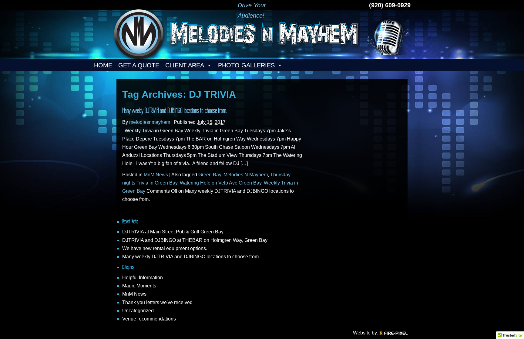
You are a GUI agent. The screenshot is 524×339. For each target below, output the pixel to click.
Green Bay (209, 174)
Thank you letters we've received (157, 302)
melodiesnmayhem (149, 122)
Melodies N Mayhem (245, 174)
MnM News (156, 174)
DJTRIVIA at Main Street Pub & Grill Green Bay (172, 231)
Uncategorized (138, 310)
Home (103, 65)
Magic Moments (139, 285)
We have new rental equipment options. (164, 248)
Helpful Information (142, 277)
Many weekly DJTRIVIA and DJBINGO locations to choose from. (174, 110)
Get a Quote (138, 65)
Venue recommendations (149, 318)
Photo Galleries (246, 65)
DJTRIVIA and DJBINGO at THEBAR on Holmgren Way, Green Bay (194, 240)
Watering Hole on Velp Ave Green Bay (220, 182)
